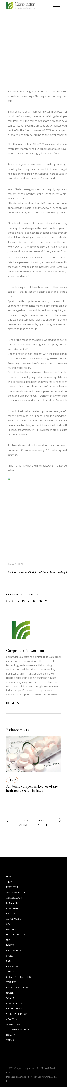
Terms (10, 1040)
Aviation (11, 971)
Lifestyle (12, 887)
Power (10, 945)
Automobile (13, 918)
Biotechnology (34, 27)
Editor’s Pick (14, 1003)
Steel (9, 955)
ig (18, 703)
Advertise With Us (18, 1029)
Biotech (25, 594)
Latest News (14, 1008)
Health (10, 913)
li (13, 703)
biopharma (12, 594)
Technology (14, 897)
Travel (10, 881)
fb (7, 703)
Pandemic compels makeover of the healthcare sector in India (32, 788)
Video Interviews (17, 1013)
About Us (12, 1019)
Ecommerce (13, 902)
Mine (9, 939)
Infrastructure (16, 934)
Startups (12, 982)
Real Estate (14, 950)
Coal (9, 924)
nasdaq (35, 594)
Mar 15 (13, 27)
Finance (11, 929)
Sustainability (15, 892)
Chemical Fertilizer (19, 976)
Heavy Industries (17, 987)
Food (9, 876)
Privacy (11, 1034)
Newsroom (31, 32)
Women (10, 997)
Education (12, 908)
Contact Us (13, 1024)
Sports (10, 992)
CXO (8, 961)
